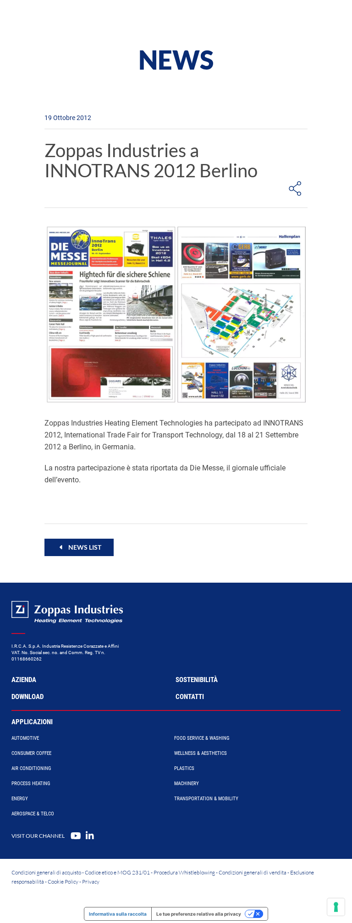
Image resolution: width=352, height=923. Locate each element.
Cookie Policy (63, 881)
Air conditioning (31, 768)
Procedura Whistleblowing (184, 872)
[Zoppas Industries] (62, 18)
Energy (19, 799)
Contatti (190, 697)
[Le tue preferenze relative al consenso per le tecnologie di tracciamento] (336, 907)
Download (27, 697)
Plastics (184, 768)
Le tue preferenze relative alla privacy (198, 914)
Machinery (186, 783)
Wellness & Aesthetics (200, 753)
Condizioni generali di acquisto (46, 872)
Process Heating (30, 783)
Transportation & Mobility (206, 799)
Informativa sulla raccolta (118, 914)
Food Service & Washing (202, 738)
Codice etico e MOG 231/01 (117, 872)
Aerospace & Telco (32, 814)
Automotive (25, 738)
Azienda (23, 680)
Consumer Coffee (31, 753)
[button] (79, 547)
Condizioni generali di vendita (252, 872)
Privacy (90, 881)
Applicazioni (32, 722)
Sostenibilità (197, 680)
